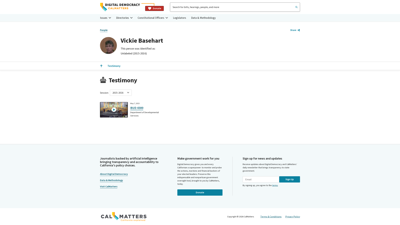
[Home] (121, 7)
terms (275, 185)
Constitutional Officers (151, 18)
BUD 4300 (136, 108)
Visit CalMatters (108, 186)
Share (293, 30)
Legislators (179, 18)
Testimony (114, 66)
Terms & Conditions (271, 216)
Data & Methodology (203, 18)
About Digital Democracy (114, 173)
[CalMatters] (124, 216)
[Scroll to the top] (101, 66)
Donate (157, 8)
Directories (122, 18)
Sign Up (289, 179)
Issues (103, 18)
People (104, 30)
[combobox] (235, 7)
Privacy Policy (292, 216)
